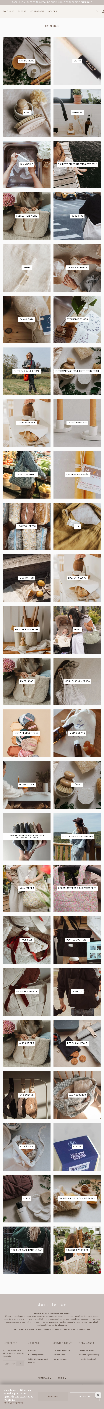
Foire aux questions (61, 1350)
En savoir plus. (14, 1403)
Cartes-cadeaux (60, 1359)
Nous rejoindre (59, 1355)
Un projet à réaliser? (87, 1359)
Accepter (85, 1397)
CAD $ (61, 1378)
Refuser (53, 1397)
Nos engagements (36, 1355)
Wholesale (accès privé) (89, 1355)
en (97, 11)
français (43, 1378)
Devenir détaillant (86, 1350)
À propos (32, 1350)
